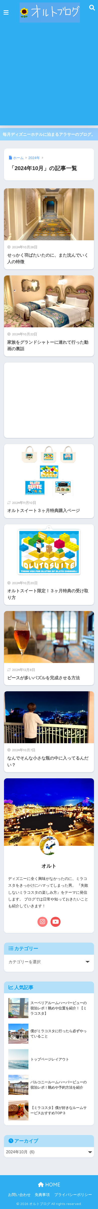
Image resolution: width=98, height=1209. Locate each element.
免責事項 (42, 1195)
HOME (52, 1184)
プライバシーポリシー (73, 1195)
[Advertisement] (49, 76)
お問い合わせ (19, 1195)
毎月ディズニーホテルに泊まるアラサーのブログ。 (49, 134)
